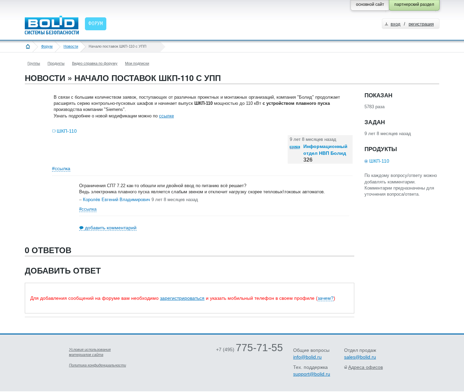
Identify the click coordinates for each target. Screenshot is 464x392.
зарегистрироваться (182, 298)
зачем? (326, 298)
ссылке (166, 115)
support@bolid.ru (311, 374)
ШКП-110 (67, 131)
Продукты (56, 63)
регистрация (421, 24)
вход (395, 24)
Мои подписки (137, 63)
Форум (47, 46)
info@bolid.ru (307, 357)
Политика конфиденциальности (97, 365)
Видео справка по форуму (95, 63)
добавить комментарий (111, 227)
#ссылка (61, 168)
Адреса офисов (365, 367)
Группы (34, 63)
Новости (71, 46)
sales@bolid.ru (360, 357)
